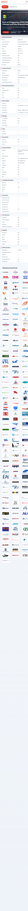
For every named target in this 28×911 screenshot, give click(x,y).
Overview (5, 6)
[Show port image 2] (17, 31)
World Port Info (10, 12)
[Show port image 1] (16, 31)
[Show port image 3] (18, 31)
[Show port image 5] (20, 31)
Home (4, 12)
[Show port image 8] (24, 31)
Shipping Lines (13, 6)
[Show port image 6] (21, 31)
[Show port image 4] (19, 31)
